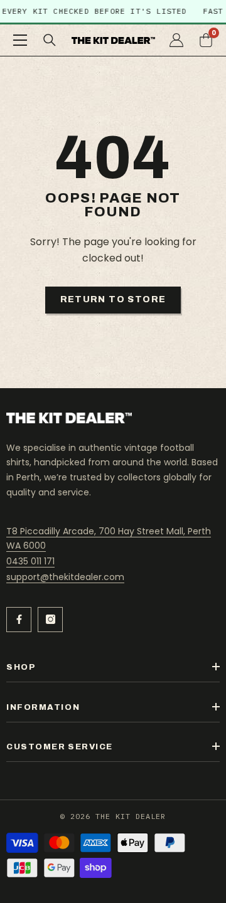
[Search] (49, 40)
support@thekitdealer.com (65, 577)
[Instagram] (50, 619)
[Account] (176, 40)
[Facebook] (18, 619)
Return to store (113, 299)
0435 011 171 (30, 561)
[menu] (20, 40)
